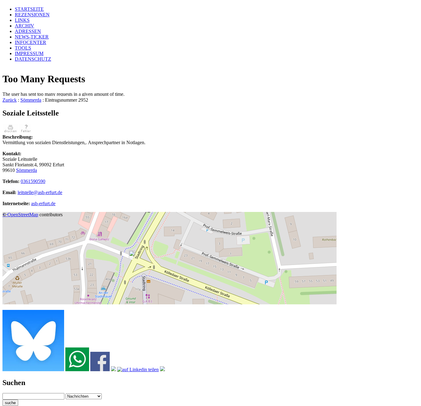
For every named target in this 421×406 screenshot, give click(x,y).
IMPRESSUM (29, 53)
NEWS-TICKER (32, 36)
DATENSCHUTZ (33, 59)
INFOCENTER (30, 42)
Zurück (9, 100)
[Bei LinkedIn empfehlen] (138, 369)
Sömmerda (30, 100)
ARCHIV (24, 25)
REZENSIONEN (32, 14)
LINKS (22, 20)
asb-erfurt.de (43, 203)
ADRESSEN (28, 31)
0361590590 (33, 181)
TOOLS (23, 48)
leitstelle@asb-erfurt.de (40, 192)
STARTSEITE (29, 9)
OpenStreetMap (22, 214)
